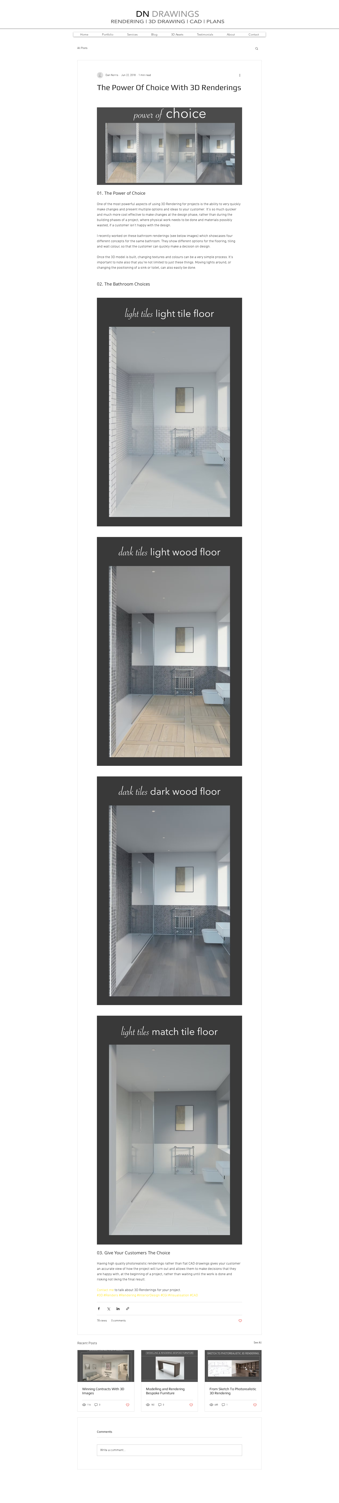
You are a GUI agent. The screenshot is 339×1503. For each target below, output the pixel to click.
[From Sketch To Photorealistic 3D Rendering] (233, 1366)
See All (258, 1342)
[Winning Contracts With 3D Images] (105, 1366)
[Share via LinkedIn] (118, 1308)
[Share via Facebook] (99, 1308)
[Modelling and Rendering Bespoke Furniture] (169, 1366)
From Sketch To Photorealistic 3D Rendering (233, 1391)
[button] (257, 48)
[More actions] (239, 75)
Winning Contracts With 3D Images (103, 1391)
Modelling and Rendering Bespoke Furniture (165, 1391)
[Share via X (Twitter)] (108, 1308)
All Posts (82, 48)
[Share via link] (127, 1308)
